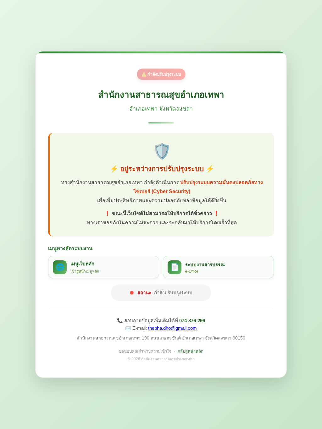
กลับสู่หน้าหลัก (190, 351)
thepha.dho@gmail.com (172, 328)
